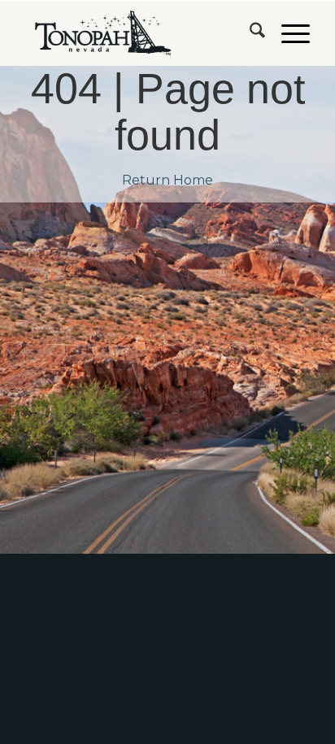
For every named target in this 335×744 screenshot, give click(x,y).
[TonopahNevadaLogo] (139, 33)
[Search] (249, 33)
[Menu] (287, 33)
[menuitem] (249, 33)
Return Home (167, 180)
